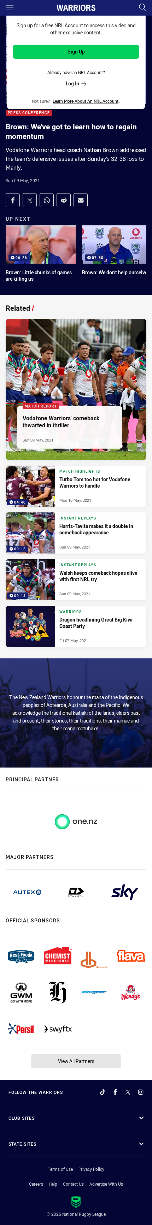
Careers (36, 1184)
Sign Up (76, 51)
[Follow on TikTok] (102, 1092)
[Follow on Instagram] (141, 1092)
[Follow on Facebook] (115, 1092)
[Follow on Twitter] (128, 1092)
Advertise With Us (106, 1184)
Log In (72, 83)
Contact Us (73, 1184)
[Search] (142, 7)
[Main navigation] (9, 8)
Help (53, 1184)
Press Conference (29, 113)
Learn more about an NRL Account (85, 101)
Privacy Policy (91, 1169)
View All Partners (76, 1061)
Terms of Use (60, 1169)
